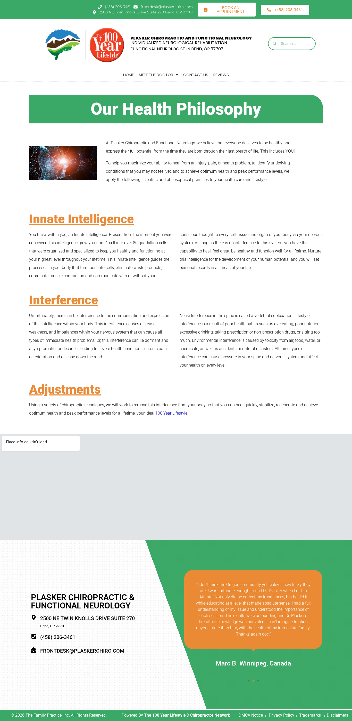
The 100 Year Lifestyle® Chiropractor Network (187, 715)
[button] (248, 681)
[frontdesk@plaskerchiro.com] (33, 650)
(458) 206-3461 (57, 637)
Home (128, 74)
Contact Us (195, 74)
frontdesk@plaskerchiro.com (82, 651)
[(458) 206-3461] (33, 636)
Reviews (221, 74)
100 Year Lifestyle (171, 413)
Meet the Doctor (156, 74)
